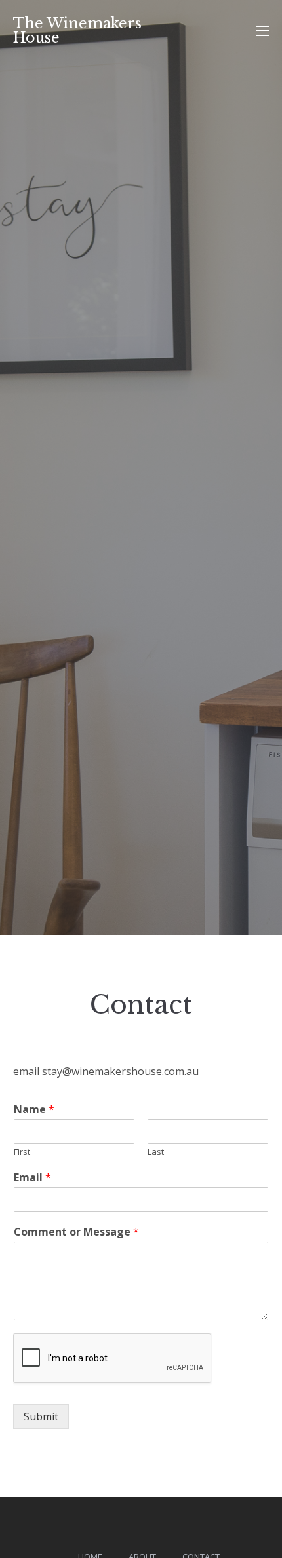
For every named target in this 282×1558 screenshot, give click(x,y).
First (22, 1152)
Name (34, 1109)
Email (32, 1178)
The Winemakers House (77, 30)
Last (156, 1152)
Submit (41, 1416)
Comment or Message (76, 1232)
